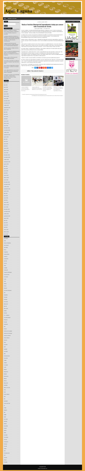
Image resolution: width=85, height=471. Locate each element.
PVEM (5, 407)
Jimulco (5, 362)
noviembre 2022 (7, 184)
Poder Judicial (6, 394)
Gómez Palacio (7, 337)
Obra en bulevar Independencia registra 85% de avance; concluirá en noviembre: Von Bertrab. (11, 66)
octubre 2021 (6, 213)
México (5, 380)
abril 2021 (5, 227)
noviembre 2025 (7, 103)
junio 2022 (6, 195)
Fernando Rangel (7, 317)
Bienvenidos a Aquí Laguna (12, 18)
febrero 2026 (6, 96)
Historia (5, 340)
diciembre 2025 (7, 100)
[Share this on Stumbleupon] (46, 68)
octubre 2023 (6, 159)
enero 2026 (6, 98)
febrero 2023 (6, 177)
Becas (5, 249)
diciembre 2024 (7, 127)
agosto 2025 (6, 109)
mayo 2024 (6, 143)
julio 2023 (5, 166)
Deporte (5, 288)
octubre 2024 (6, 132)
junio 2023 (6, 168)
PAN (5, 392)
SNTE (5, 432)
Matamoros (6, 376)
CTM (5, 281)
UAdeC (5, 448)
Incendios (6, 351)
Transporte (6, 441)
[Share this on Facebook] (37, 68)
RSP (4, 412)
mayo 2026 (6, 89)
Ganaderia (6, 324)
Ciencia (5, 263)
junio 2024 (6, 141)
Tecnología (6, 437)
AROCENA (6, 247)
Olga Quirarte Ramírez (39, 28)
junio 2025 (6, 114)
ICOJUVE (5, 344)
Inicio (5, 18)
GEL (4, 326)
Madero (5, 369)
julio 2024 (5, 139)
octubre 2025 (6, 105)
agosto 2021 (6, 218)
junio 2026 (6, 87)
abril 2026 (6, 91)
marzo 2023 (6, 175)
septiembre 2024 (7, 134)
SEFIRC (5, 423)
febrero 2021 (6, 231)
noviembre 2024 (7, 130)
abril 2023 (6, 173)
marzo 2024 (6, 148)
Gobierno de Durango (8, 333)
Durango (5, 297)
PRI (4, 398)
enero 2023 (6, 179)
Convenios (6, 276)
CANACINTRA (6, 254)
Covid (5, 279)
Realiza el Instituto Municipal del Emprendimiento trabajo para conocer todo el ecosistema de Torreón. (42, 25)
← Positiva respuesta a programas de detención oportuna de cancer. (34, 94)
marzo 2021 (6, 229)
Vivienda (5, 462)
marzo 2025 (6, 121)
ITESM (5, 360)
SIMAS (5, 430)
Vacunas (5, 457)
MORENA (6, 385)
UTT (4, 455)
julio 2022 (5, 193)
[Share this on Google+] (39, 68)
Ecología (5, 299)
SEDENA (5, 421)
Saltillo (5, 414)
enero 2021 (6, 234)
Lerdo (5, 367)
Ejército (5, 306)
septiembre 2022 (7, 188)
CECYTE (5, 261)
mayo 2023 (6, 170)
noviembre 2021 (7, 211)
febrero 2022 (6, 204)
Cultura (5, 283)
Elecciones (6, 308)
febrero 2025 (6, 123)
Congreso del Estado (8, 272)
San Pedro (6, 419)
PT (4, 405)
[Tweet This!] (35, 68)
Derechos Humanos (7, 290)
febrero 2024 (6, 150)
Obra (5, 389)
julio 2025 (5, 112)
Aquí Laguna (6, 245)
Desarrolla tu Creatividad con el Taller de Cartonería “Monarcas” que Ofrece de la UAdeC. (11, 62)
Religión (5, 410)
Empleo (5, 310)
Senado (5, 428)
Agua (5, 240)
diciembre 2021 (7, 209)
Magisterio (6, 371)
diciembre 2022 (7, 182)
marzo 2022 (6, 202)
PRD (5, 396)
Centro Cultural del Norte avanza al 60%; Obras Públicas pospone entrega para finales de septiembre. (11, 71)
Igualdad (5, 349)
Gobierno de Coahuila (8, 331)
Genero (5, 328)
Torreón (45, 21)
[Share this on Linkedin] (50, 68)
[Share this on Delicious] (52, 68)
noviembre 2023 (7, 157)
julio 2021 (5, 220)
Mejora (5, 378)
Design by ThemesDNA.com (42, 468)
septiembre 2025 (7, 107)
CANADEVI (6, 258)
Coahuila (39, 21)
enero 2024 (6, 152)
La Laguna (42, 21)
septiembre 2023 (7, 161)
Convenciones (6, 274)
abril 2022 (6, 200)
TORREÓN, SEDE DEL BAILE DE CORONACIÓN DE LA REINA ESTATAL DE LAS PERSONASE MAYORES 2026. (11, 44)
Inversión (6, 358)
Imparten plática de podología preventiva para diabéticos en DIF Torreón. (37, 88)
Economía (6, 301)
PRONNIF (6, 401)
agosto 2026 (6, 82)
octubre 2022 (6, 186)
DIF (4, 292)
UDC (5, 450)
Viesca (5, 459)
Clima (5, 265)
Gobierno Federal (7, 335)
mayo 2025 (6, 116)
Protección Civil (7, 403)
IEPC (5, 346)
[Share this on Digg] (48, 68)
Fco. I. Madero (6, 315)
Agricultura (6, 238)
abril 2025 (6, 118)
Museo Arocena (7, 387)
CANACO (5, 256)
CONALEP (6, 270)
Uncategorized (6, 453)
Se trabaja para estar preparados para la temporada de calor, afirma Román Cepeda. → (48, 95)
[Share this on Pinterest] (41, 68)
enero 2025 (6, 125)
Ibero (5, 342)
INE (4, 353)
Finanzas (5, 319)
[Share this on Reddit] (44, 68)
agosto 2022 (6, 191)
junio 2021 (6, 222)
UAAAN (5, 446)
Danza (5, 285)
